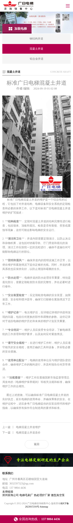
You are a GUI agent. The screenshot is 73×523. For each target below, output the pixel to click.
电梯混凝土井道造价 (21, 432)
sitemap (44, 506)
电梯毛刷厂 (26, 495)
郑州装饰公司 (10, 495)
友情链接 (7, 491)
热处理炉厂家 (42, 495)
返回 (36, 444)
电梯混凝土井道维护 (21, 427)
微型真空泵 (58, 495)
